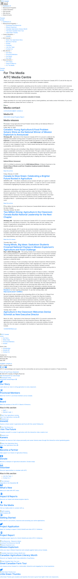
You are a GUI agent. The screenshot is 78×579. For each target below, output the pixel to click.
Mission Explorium (11, 27)
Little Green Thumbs (12, 32)
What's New (6, 340)
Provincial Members (11, 54)
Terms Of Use (4, 372)
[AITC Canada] (4, 1)
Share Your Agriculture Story (14, 40)
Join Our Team (10, 47)
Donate (8, 43)
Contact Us (9, 49)
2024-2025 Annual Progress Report (14, 117)
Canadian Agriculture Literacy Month (16, 29)
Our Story (9, 52)
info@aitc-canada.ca (6, 363)
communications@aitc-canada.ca (13, 111)
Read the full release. (10, 239)
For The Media (10, 65)
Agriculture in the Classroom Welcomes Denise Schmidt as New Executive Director (27, 313)
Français (2, 18)
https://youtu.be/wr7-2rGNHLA (13, 291)
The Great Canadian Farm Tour (15, 31)
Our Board (9, 56)
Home (1, 336)
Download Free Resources (13, 25)
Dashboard (6, 21)
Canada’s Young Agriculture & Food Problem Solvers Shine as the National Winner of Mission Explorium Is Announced (28, 132)
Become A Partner (11, 41)
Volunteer (9, 45)
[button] (4, 3)
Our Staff (8, 58)
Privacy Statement (13, 372)
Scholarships (6, 348)
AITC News (9, 61)
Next (12, 329)
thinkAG (8, 36)
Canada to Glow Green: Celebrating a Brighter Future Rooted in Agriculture (27, 177)
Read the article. (8, 171)
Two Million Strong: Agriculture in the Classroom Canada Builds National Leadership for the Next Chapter (28, 214)
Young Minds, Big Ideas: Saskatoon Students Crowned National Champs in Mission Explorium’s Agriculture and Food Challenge (29, 247)
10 (10, 329)
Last (15, 329)
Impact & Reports (11, 63)
